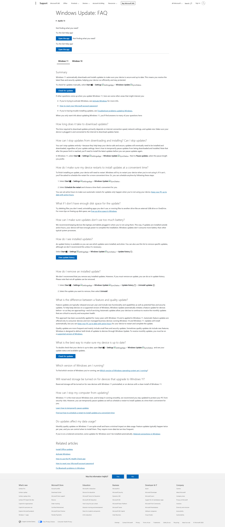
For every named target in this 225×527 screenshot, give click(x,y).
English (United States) (28, 521)
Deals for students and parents (91, 511)
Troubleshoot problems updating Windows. (115, 110)
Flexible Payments (56, 515)
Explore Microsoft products (26, 511)
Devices (85, 3)
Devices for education (89, 492)
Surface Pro (22, 488)
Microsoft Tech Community (152, 503)
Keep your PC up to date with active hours (94, 323)
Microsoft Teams (117, 507)
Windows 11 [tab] (63, 61)
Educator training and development (93, 507)
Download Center (56, 492)
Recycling (176, 522)
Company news (180, 496)
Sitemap (117, 522)
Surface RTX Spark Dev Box (26, 500)
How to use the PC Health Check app (70, 458)
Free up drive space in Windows (104, 211)
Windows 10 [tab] (77, 61)
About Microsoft (181, 492)
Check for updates (65, 90)
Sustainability (180, 515)
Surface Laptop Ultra (24, 496)
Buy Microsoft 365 (128, 3)
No (132, 476)
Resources (111, 3)
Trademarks (156, 522)
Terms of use (146, 522)
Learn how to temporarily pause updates (72, 408)
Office (65, 3)
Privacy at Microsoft (182, 500)
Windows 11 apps (24, 515)
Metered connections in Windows (146, 434)
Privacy (138, 522)
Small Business (116, 515)
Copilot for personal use (25, 507)
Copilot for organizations (26, 503)
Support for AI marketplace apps (154, 500)
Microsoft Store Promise (58, 511)
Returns (53, 500)
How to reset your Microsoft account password (79, 106)
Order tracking (55, 503)
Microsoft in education (89, 488)
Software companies (151, 511)
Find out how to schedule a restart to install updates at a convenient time (85, 412)
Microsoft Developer (151, 492)
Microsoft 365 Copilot (118, 511)
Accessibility (179, 511)
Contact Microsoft (127, 522)
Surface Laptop (23, 492)
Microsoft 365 (55, 3)
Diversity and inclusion (182, 507)
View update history (66, 257)
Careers (178, 488)
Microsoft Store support (58, 496)
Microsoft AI (115, 488)
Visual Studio (149, 515)
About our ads (186, 522)
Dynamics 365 (116, 496)
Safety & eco (167, 522)
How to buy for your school (90, 503)
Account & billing (98, 3)
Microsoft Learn (149, 496)
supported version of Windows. (70, 334)
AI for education (87, 515)
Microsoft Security (117, 492)
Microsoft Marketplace (151, 507)
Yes (118, 476)
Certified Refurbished (57, 507)
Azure (146, 488)
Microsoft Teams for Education (91, 496)
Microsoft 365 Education (89, 500)
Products (74, 3)
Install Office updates (64, 449)
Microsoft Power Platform (119, 503)
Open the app (63, 38)
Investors (179, 503)
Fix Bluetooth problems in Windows (70, 468)
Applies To (61, 21)
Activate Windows (99, 101)
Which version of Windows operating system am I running (123, 370)
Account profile (55, 488)
